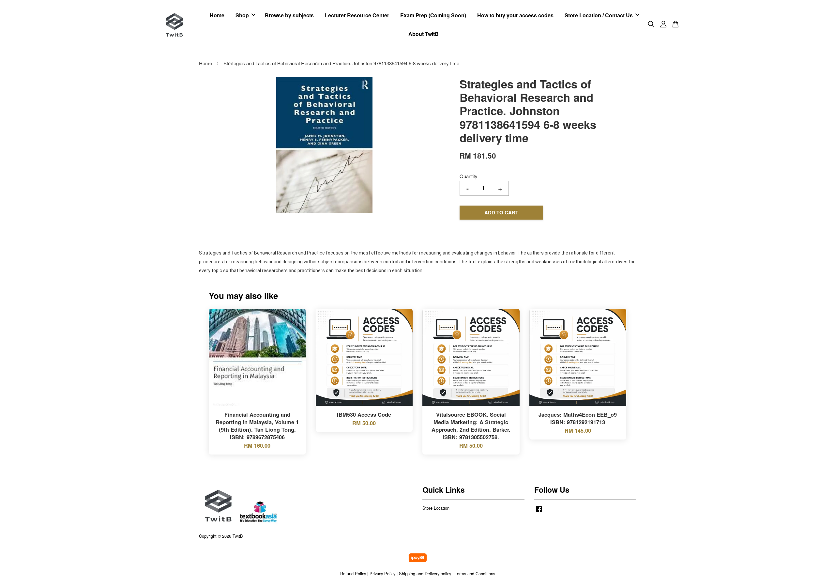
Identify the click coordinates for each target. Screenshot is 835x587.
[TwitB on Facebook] (538, 512)
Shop (242, 15)
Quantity (469, 176)
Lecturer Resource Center (357, 15)
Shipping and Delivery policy (425, 573)
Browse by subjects (289, 15)
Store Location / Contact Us (599, 15)
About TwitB (423, 34)
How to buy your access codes (515, 15)
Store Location (435, 508)
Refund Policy (353, 573)
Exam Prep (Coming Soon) (433, 15)
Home (217, 15)
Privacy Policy (382, 573)
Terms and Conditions (475, 573)
